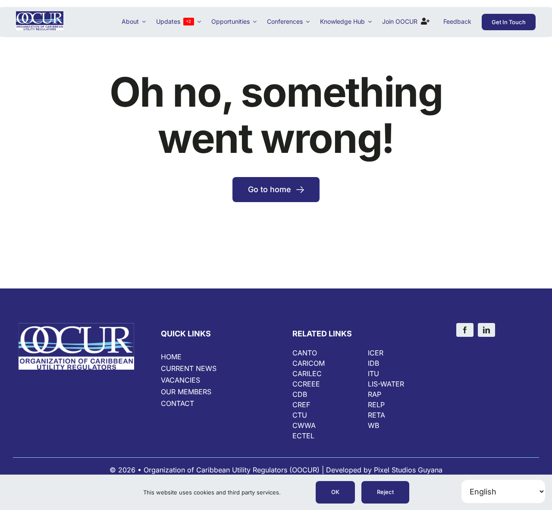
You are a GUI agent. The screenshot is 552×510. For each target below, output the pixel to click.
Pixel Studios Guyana (408, 470)
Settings (294, 492)
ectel (303, 435)
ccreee (306, 384)
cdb (299, 394)
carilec (307, 373)
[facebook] (465, 330)
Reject (385, 491)
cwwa (304, 425)
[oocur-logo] (39, 14)
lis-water (386, 384)
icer (375, 352)
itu (373, 373)
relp (376, 404)
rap (374, 394)
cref (301, 404)
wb (373, 425)
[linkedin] (486, 330)
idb (373, 363)
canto (304, 352)
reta (376, 415)
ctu (299, 415)
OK (335, 491)
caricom (308, 363)
